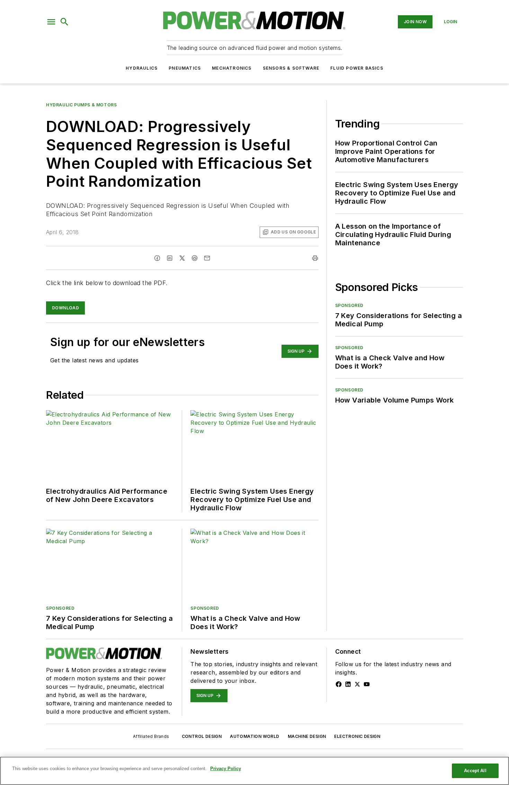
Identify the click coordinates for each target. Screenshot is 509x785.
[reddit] (194, 258)
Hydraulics (142, 68)
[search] (64, 22)
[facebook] (157, 258)
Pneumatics (185, 68)
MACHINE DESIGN (307, 736)
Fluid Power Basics (356, 68)
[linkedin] (169, 258)
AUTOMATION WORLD (254, 736)
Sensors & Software (291, 68)
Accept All (475, 770)
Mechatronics (231, 68)
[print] (315, 258)
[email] (207, 258)
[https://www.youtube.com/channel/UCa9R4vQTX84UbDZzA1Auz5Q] (366, 684)
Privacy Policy (225, 768)
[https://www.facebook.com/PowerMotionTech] (338, 684)
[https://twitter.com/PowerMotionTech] (357, 684)
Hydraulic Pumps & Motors (81, 104)
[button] (51, 22)
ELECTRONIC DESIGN (357, 736)
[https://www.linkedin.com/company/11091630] (348, 684)
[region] (254, 771)
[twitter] (182, 258)
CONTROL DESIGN (202, 736)
